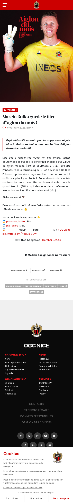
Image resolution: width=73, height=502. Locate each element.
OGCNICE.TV (45, 382)
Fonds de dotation (48, 366)
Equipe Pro (50, 286)
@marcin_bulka (15, 221)
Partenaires (45, 369)
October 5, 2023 (51, 240)
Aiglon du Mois (33, 286)
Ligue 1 (63, 286)
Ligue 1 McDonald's (14, 369)
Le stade (9, 382)
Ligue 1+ (9, 373)
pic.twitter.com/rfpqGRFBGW (20, 234)
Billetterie (9, 390)
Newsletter (44, 386)
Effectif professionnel (15, 362)
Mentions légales (36, 410)
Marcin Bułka (13, 286)
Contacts (36, 404)
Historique (44, 358)
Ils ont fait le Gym (48, 362)
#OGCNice (63, 229)
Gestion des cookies (37, 422)
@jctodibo (12, 225)
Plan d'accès (12, 386)
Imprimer (55, 270)
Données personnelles (36, 416)
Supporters (36, 292)
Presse (42, 393)
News (8, 358)
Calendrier (10, 366)
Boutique (43, 390)
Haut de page (18, 270)
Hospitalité (10, 393)
